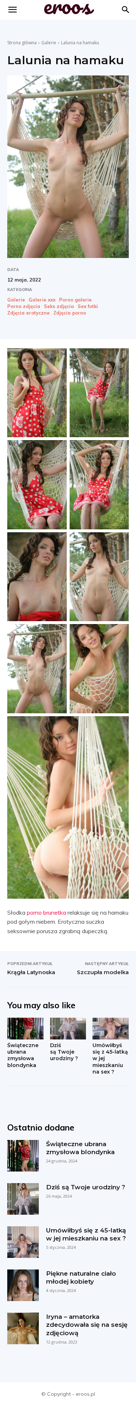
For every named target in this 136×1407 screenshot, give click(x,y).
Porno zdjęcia (23, 306)
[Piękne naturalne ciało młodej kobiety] (23, 1285)
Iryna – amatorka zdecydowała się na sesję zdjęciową (87, 1324)
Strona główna (22, 43)
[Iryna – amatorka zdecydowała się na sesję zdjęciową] (23, 1328)
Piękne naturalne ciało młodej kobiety (81, 1277)
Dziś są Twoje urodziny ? (64, 1052)
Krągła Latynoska (31, 972)
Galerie (48, 43)
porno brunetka (46, 912)
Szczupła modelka (103, 972)
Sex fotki (88, 306)
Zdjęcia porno (69, 313)
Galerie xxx (42, 300)
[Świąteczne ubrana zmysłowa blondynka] (25, 1028)
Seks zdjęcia (59, 306)
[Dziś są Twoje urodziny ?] (68, 1028)
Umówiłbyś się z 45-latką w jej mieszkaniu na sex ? (86, 1234)
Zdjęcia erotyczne (28, 313)
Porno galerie (75, 300)
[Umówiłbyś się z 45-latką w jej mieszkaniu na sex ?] (110, 1028)
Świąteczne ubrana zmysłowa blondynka (22, 1055)
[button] (126, 10)
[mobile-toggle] (12, 10)
